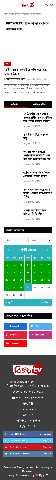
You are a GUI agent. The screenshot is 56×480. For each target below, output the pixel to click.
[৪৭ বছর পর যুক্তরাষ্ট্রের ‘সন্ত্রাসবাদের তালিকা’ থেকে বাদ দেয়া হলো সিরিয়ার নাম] (12, 155)
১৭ (21, 280)
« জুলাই (9, 302)
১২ (35, 272)
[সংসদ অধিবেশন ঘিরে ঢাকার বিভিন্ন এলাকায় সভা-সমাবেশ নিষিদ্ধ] (12, 193)
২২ (7, 287)
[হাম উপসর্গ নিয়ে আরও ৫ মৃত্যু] (12, 138)
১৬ (14, 280)
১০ (21, 272)
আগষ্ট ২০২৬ (28, 250)
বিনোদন (7, 64)
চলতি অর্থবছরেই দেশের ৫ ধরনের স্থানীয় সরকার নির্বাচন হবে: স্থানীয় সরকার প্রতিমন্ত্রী (37, 117)
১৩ (42, 272)
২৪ (21, 287)
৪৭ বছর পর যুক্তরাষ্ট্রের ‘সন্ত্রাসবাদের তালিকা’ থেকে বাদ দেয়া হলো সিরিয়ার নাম (36, 155)
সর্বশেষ (14, 104)
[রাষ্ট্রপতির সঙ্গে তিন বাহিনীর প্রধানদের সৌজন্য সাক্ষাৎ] (12, 176)
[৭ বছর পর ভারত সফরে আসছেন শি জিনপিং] (12, 214)
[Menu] (5, 4)
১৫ (7, 280)
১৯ (35, 280)
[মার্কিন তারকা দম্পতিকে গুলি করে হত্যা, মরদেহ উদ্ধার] (28, 52)
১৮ (28, 280)
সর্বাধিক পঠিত (39, 104)
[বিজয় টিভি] (28, 5)
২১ (49, 280)
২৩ (14, 287)
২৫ (28, 287)
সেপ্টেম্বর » (46, 302)
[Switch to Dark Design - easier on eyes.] (47, 5)
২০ (42, 280)
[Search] (51, 4)
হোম (5, 14)
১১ (28, 272)
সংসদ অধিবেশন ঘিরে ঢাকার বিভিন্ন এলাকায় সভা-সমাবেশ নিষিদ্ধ (37, 193)
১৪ (48, 272)
